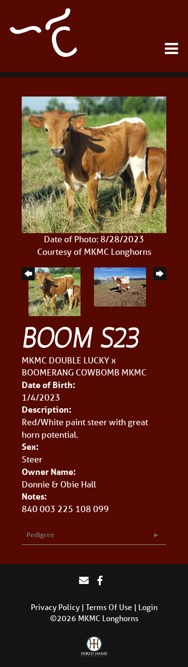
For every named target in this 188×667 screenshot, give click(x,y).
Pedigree (40, 534)
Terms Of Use (109, 607)
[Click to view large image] (94, 163)
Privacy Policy (55, 607)
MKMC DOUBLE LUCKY (65, 360)
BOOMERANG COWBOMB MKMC (84, 372)
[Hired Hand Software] (94, 646)
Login (148, 607)
